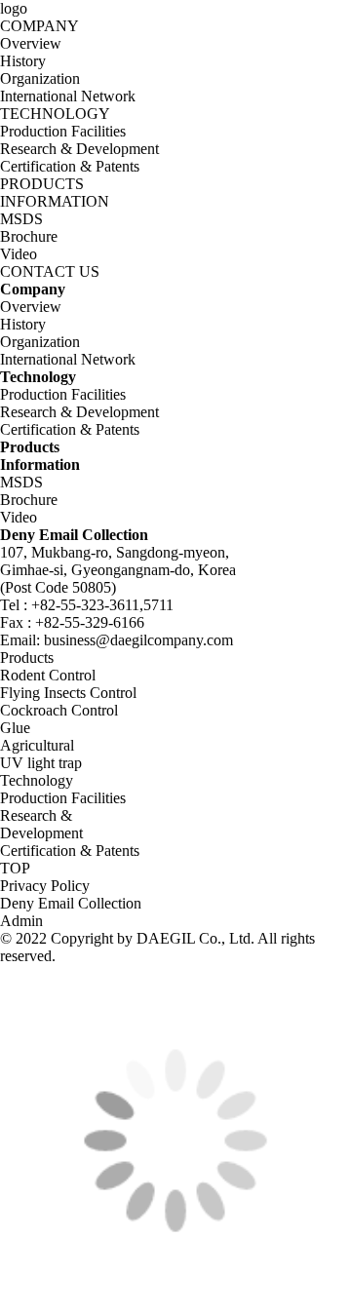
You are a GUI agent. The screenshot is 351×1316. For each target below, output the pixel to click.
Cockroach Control (59, 710)
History (23, 61)
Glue (15, 727)
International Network (68, 96)
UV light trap (41, 763)
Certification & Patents (69, 166)
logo (13, 8)
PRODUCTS (42, 183)
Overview (30, 43)
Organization (40, 78)
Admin (21, 920)
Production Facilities (63, 131)
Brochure (29, 236)
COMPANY (39, 26)
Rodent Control (48, 675)
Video (18, 254)
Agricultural (37, 745)
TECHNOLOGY (55, 113)
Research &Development (41, 824)
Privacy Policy (45, 885)
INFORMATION (54, 201)
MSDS (21, 219)
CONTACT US (49, 271)
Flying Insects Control (68, 692)
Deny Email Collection (70, 903)
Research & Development (79, 148)
